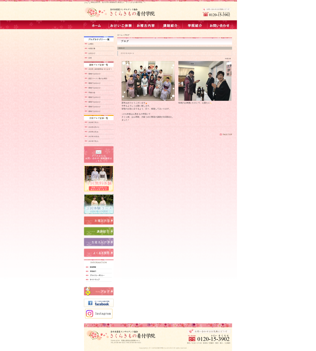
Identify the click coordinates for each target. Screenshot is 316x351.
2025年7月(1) (93, 141)
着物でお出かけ (94, 74)
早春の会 (91, 92)
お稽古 (91, 44)
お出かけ (91, 53)
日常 (90, 58)
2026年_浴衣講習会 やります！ (100, 69)
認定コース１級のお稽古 (97, 78)
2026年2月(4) (93, 132)
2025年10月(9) (93, 136)
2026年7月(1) (93, 122)
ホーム (119, 35)
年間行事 (228, 59)
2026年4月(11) (93, 127)
